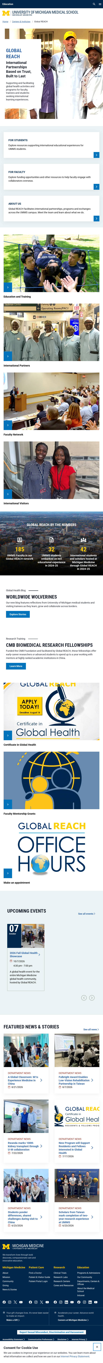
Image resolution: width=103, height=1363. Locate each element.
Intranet (80, 1295)
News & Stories (10, 1289)
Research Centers (62, 1281)
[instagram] (9, 1302)
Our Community (84, 1277)
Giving (6, 1285)
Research (59, 1267)
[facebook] (4, 1302)
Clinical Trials (60, 1273)
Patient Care (36, 1267)
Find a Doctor (35, 1273)
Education (83, 1267)
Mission (6, 1277)
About (5, 1273)
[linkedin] (66, 1302)
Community (8, 1281)
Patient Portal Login (38, 1281)
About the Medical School (85, 1290)
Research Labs (61, 1277)
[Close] (97, 1347)
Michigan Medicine (14, 1267)
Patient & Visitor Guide (39, 1277)
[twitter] (15, 1302)
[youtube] (21, 1302)
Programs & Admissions (88, 1273)
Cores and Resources (63, 1285)
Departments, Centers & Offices (88, 1283)
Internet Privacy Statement (75, 1356)
